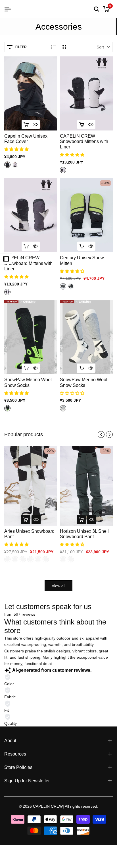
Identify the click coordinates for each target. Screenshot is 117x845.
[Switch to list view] (53, 47)
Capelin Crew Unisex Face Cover (25, 139)
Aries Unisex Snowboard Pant (29, 534)
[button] (17, 149)
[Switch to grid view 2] (64, 47)
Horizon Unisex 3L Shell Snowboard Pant (84, 534)
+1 (22, 164)
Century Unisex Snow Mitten (82, 260)
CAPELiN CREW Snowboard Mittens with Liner (84, 141)
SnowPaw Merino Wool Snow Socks (28, 382)
